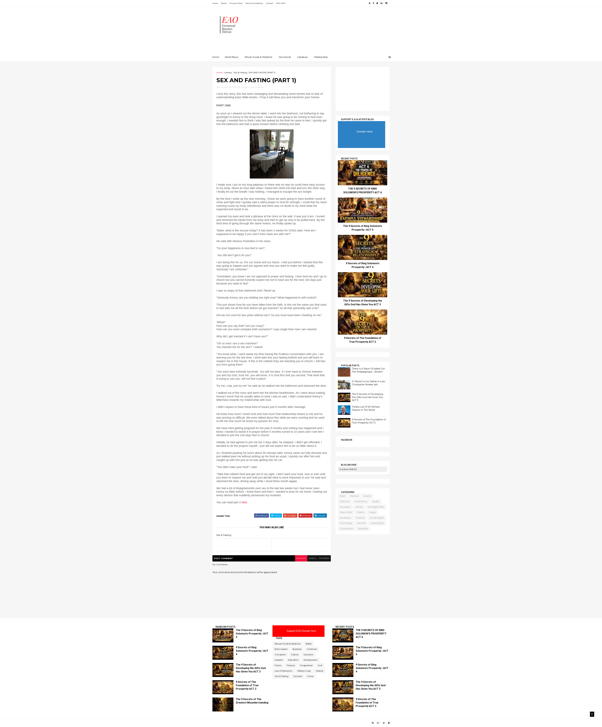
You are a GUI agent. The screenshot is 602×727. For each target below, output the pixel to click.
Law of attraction (283, 671)
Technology (346, 523)
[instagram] (386, 3)
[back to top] (592, 714)
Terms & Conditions (254, 3)
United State (377, 523)
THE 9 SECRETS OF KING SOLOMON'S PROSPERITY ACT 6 (371, 634)
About (224, 3)
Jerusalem (345, 507)
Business (297, 649)
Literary (228, 72)
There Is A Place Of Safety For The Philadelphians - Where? (368, 370)
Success (297, 676)
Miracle (319, 671)
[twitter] (377, 3)
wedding (363, 528)
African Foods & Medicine (258, 57)
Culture (294, 654)
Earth (342, 496)
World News (231, 57)
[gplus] (381, 3)
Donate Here (365, 131)
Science (360, 517)
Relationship (321, 57)
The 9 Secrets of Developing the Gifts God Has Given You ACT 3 (367, 397)
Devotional (285, 57)
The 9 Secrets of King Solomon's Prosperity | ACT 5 (252, 634)
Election (355, 496)
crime (310, 676)
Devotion (308, 654)
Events (367, 496)
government (346, 528)
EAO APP (280, 3)
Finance (291, 665)
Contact (269, 3)
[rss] (369, 3)
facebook (324, 558)
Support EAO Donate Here (301, 631)
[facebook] (373, 3)
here (245, 502)
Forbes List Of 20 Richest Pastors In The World (366, 408)
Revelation (345, 517)
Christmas (312, 649)
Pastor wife (346, 512)
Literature (302, 57)
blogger (301, 558)
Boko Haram (281, 649)
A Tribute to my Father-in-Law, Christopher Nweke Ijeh (368, 383)
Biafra (309, 643)
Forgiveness (306, 665)
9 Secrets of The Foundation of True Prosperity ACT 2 (369, 421)
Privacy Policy (236, 3)
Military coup (304, 671)
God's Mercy (360, 501)
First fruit (344, 501)
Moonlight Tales (376, 507)
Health (375, 501)
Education (293, 660)
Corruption (280, 654)
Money (359, 507)
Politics (360, 512)
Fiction (278, 665)
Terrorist (361, 523)
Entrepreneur (310, 660)
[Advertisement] (332, 31)
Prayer (372, 512)
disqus (312, 558)
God (320, 665)
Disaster (279, 660)
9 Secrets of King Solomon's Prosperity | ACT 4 (252, 651)
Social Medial (376, 517)
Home (215, 3)
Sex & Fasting (240, 72)
